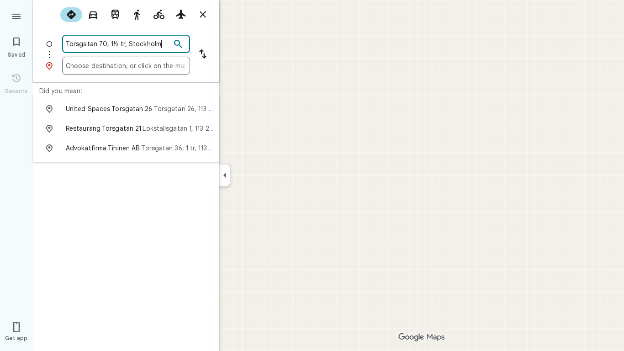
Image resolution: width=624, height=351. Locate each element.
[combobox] (118, 44)
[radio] (71, 14)
